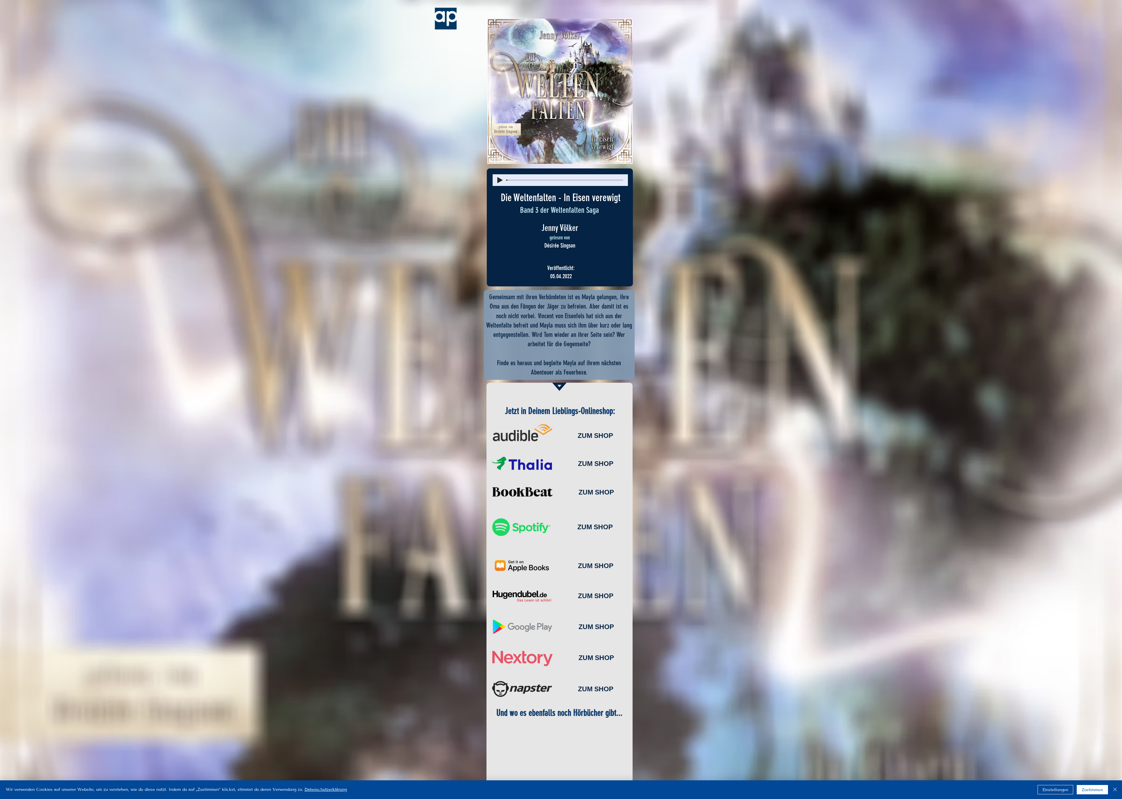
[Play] (500, 180)
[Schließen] (1114, 789)
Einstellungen (1055, 789)
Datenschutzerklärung (325, 789)
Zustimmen (1092, 789)
